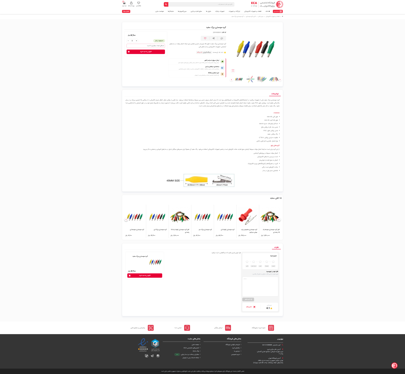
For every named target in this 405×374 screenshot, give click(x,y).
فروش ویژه (126, 11)
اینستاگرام (158, 356)
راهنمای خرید (236, 348)
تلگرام (152, 356)
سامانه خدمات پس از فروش (191, 357)
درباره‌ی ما (237, 351)
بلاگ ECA (196, 351)
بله (146, 356)
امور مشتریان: (271, 345)
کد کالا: (224, 32)
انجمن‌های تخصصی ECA (191, 348)
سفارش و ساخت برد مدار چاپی (190, 354)
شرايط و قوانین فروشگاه (233, 344)
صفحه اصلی (195, 344)
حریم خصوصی (235, 354)
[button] (279, 219)
